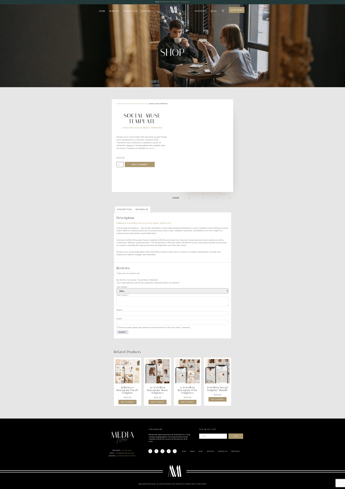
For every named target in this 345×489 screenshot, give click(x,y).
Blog (214, 11)
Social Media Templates (138, 103)
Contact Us (130, 11)
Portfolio (201, 11)
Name (120, 310)
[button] (189, 198)
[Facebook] (150, 451)
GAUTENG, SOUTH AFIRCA (126, 456)
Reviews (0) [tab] (141, 209)
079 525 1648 (126, 450)
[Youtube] (169, 451)
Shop (125, 103)
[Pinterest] (156, 451)
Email (120, 318)
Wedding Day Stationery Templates (175, 2)
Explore (145, 11)
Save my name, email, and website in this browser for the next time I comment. (155, 327)
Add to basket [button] (127, 402)
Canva (151, 148)
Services (114, 11)
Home (102, 11)
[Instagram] (162, 451)
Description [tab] (124, 209)
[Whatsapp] (175, 451)
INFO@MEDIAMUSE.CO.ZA (125, 453)
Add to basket (140, 164)
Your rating (122, 287)
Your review (123, 295)
